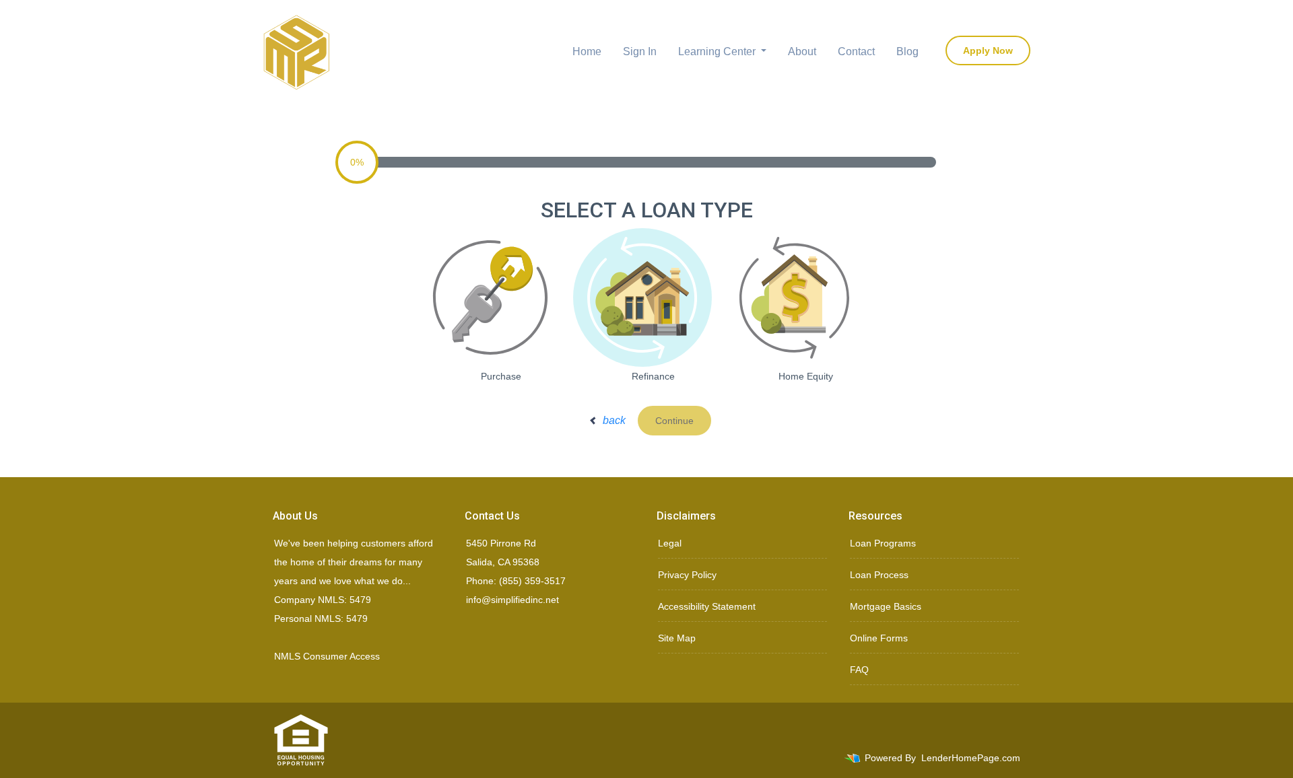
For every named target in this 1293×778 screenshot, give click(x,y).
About (802, 51)
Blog (907, 51)
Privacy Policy (687, 574)
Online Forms (879, 638)
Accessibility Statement (707, 606)
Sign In (640, 51)
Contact (856, 51)
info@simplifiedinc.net (512, 599)
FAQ (859, 669)
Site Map (677, 638)
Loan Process (879, 574)
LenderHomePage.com (970, 757)
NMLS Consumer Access (327, 656)
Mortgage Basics (885, 606)
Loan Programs (883, 543)
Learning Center (718, 51)
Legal (670, 543)
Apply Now (988, 50)
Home (586, 51)
